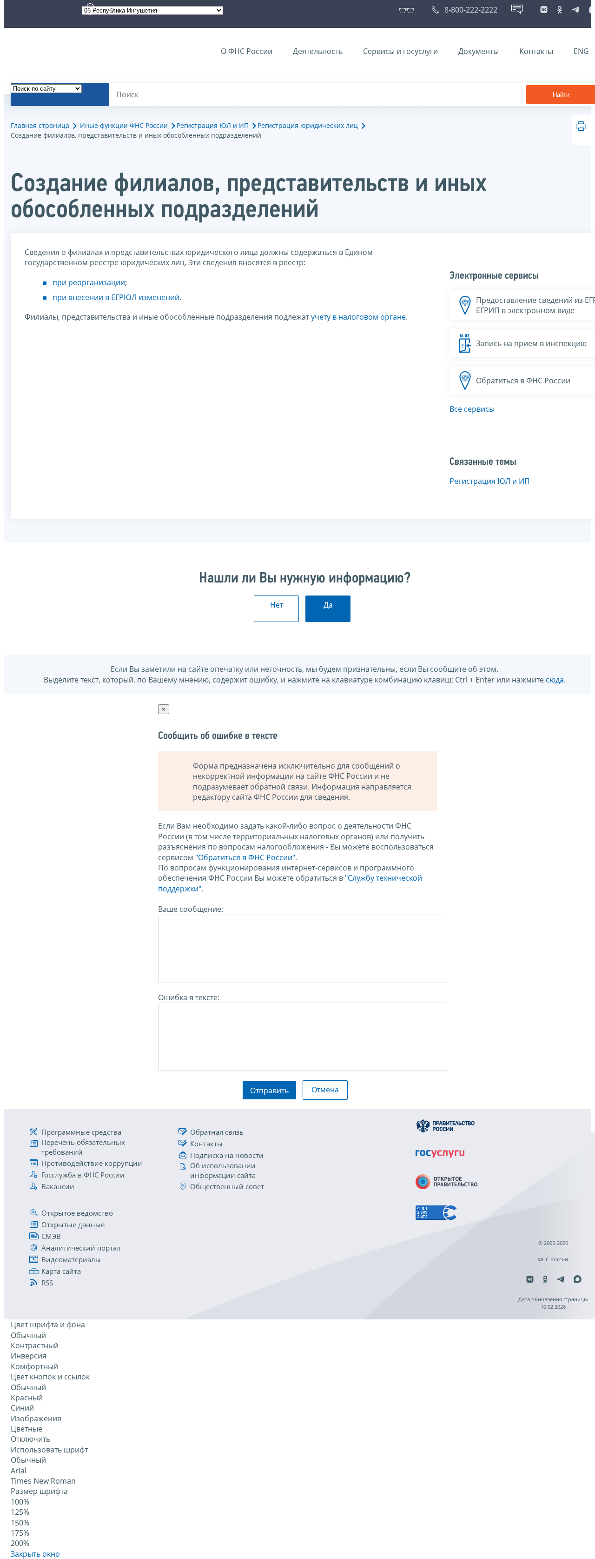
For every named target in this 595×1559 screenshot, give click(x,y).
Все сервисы (472, 409)
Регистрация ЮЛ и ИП (213, 125)
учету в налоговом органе (358, 317)
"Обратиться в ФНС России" (245, 857)
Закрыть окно (35, 1554)
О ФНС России (246, 51)
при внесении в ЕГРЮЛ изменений (116, 297)
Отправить (269, 1090)
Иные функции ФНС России (124, 125)
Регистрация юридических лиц (308, 125)
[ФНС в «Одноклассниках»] (560, 10)
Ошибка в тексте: (188, 997)
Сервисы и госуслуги (400, 51)
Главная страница (40, 125)
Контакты (536, 51)
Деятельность (318, 51)
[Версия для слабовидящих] (408, 10)
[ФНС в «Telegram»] (575, 10)
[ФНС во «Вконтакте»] (544, 10)
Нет (276, 605)
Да (328, 605)
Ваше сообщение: (190, 909)
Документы (478, 51)
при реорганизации (89, 282)
